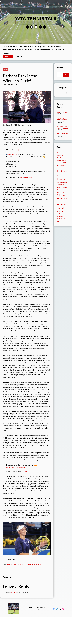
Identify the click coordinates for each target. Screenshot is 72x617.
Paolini (59, 187)
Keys (64, 165)
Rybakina (61, 195)
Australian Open (61, 157)
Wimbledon (61, 218)
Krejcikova (13, 564)
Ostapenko (60, 185)
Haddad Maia (60, 165)
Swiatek (35, 564)
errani (66, 160)
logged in (14, 592)
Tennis (6, 69)
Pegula (19, 564)
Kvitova (61, 179)
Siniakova (30, 564)
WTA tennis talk (36, 18)
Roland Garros (60, 192)
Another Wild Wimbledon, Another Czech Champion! (62, 119)
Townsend (60, 211)
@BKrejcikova (13, 154)
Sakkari (59, 201)
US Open (59, 213)
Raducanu (59, 190)
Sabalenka (24, 564)
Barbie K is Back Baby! (62, 112)
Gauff (63, 163)
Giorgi (8, 564)
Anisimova (60, 155)
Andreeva (59, 153)
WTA (39, 564)
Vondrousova (60, 216)
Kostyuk (59, 168)
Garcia (58, 163)
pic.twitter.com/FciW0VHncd (15, 467)
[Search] (66, 75)
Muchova (60, 182)
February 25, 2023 (26, 177)
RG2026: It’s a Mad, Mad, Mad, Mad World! (63, 127)
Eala (63, 160)
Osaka (65, 182)
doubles (59, 160)
